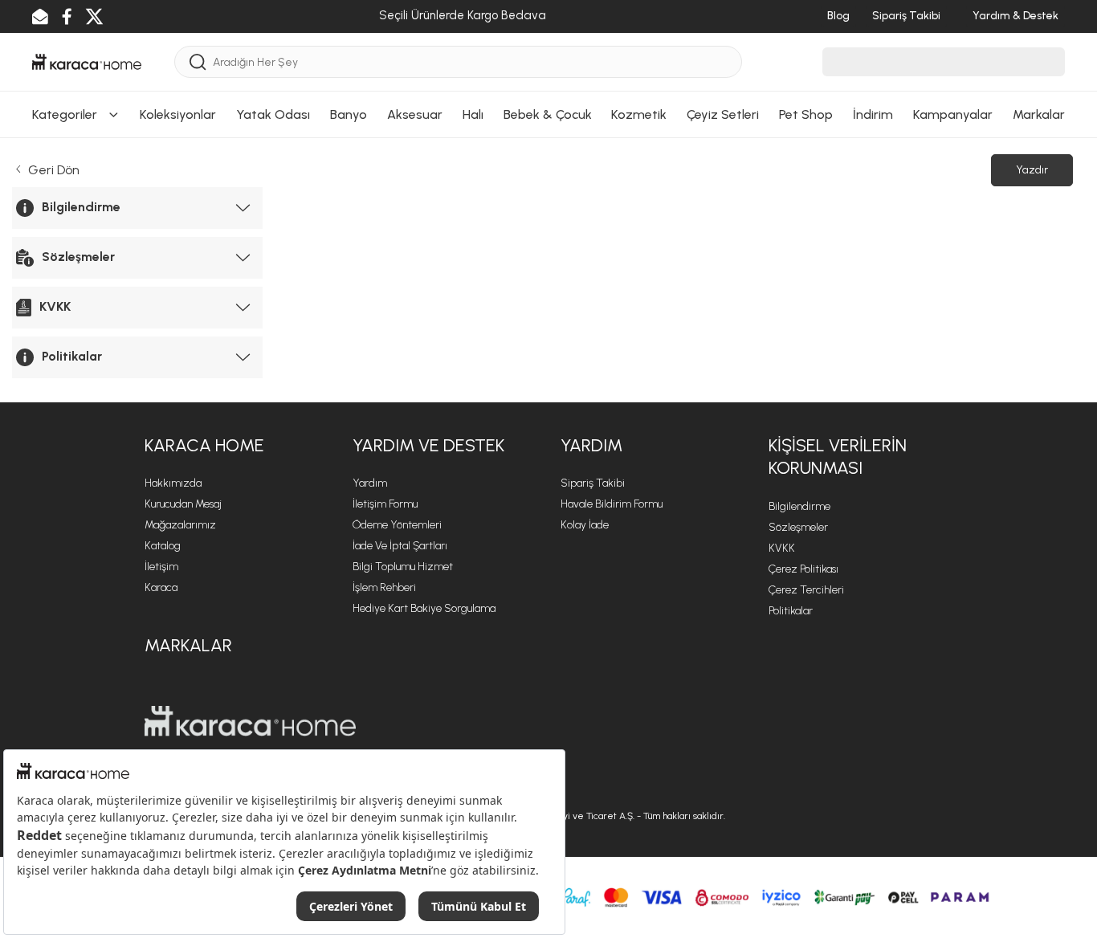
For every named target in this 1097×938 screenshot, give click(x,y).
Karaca (161, 587)
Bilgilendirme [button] (81, 206)
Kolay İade (585, 525)
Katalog (163, 546)
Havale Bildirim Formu (612, 504)
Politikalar (791, 611)
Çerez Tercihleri (806, 590)
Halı (473, 114)
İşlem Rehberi (384, 587)
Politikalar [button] (72, 356)
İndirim (873, 114)
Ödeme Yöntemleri (397, 525)
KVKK (782, 548)
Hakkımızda (173, 483)
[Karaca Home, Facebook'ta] (66, 16)
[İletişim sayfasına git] (40, 16)
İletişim (161, 566)
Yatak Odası (273, 114)
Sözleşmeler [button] (78, 256)
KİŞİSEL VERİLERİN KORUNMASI (838, 456)
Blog (838, 15)
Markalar (1039, 114)
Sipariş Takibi (906, 15)
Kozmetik (639, 114)
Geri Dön (52, 169)
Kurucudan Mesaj (183, 504)
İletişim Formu (385, 504)
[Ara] (198, 62)
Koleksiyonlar (178, 114)
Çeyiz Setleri (723, 114)
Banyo (348, 114)
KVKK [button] (55, 306)
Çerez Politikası (803, 569)
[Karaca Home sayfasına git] (250, 721)
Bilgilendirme (799, 506)
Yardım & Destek (1015, 15)
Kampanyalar (953, 114)
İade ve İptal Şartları (400, 546)
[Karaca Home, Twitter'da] (94, 16)
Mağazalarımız (180, 525)
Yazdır (1032, 170)
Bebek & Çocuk (548, 114)
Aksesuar (414, 114)
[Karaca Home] (86, 60)
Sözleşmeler (798, 527)
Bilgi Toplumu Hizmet (403, 566)
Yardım (370, 483)
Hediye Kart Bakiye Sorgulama (424, 608)
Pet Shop (806, 114)
